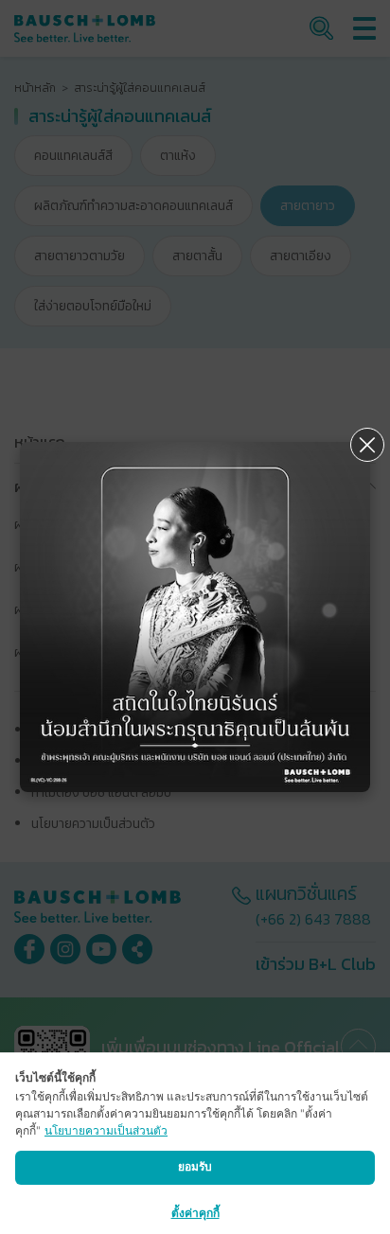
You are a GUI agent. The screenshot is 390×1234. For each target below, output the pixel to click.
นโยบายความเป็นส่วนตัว (106, 1130)
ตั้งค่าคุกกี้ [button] (195, 1213)
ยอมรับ (195, 1166)
